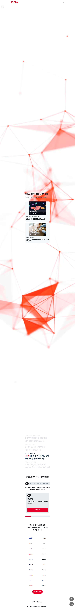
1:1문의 (72, 604)
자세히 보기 (37, 510)
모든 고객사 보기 (37, 592)
